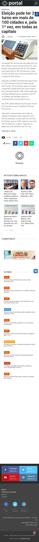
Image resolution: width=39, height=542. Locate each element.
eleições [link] (9, 137)
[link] (7, 36)
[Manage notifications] (34, 533)
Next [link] (11, 230)
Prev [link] (6, 230)
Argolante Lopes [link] (25, 538)
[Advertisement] (19, 400)
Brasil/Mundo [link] (9, 342)
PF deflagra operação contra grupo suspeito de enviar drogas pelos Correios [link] (18, 366)
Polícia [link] (7, 363)
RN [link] (21, 137)
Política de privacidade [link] (9, 492)
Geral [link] (7, 277)
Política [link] (16, 137)
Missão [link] (4, 489)
